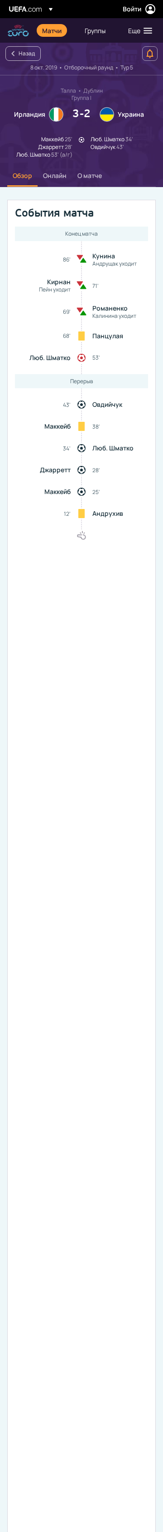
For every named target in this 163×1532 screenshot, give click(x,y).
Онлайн (55, 175)
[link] (51, 30)
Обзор (22, 175)
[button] (138, 30)
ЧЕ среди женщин (18, 31)
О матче (89, 175)
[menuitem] (55, 30)
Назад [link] (27, 53)
